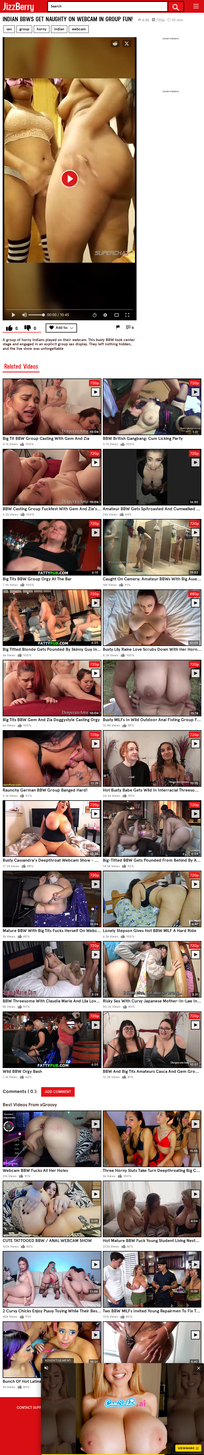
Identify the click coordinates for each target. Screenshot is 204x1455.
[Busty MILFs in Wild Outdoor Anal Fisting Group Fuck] (152, 688)
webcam (79, 29)
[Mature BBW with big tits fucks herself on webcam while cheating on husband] (52, 899)
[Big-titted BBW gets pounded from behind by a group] (152, 828)
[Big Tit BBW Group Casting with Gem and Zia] (52, 406)
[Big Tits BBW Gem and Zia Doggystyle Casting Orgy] (52, 688)
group (24, 29)
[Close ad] (198, 1368)
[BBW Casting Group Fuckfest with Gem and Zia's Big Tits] (52, 477)
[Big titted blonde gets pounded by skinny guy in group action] (52, 617)
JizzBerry (18, 6)
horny (41, 29)
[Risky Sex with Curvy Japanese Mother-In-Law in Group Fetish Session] (152, 969)
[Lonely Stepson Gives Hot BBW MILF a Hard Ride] (152, 899)
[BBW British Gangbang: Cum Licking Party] (152, 406)
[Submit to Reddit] (115, 43)
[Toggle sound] (46, 1368)
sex (9, 29)
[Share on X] (126, 43)
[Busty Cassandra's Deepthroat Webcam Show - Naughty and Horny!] (52, 828)
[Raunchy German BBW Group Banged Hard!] (52, 758)
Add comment (58, 1092)
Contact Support (32, 1408)
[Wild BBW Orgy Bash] (52, 1039)
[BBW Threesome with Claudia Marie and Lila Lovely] (52, 969)
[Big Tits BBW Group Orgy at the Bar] (52, 547)
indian (59, 29)
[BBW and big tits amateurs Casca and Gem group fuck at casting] (152, 1039)
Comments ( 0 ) (19, 1091)
